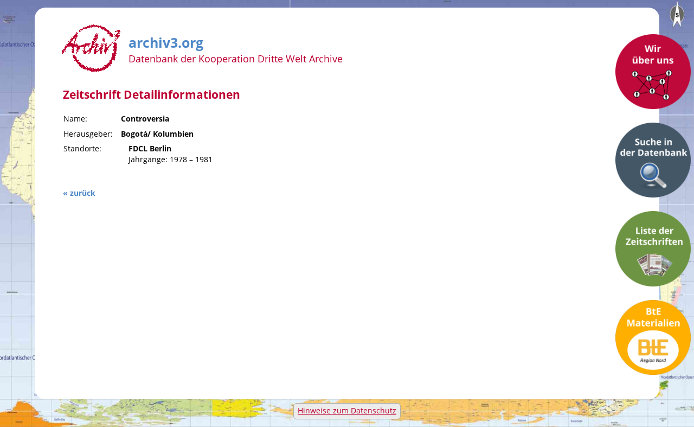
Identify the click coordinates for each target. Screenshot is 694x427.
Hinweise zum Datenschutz (347, 410)
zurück (82, 193)
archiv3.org (165, 40)
